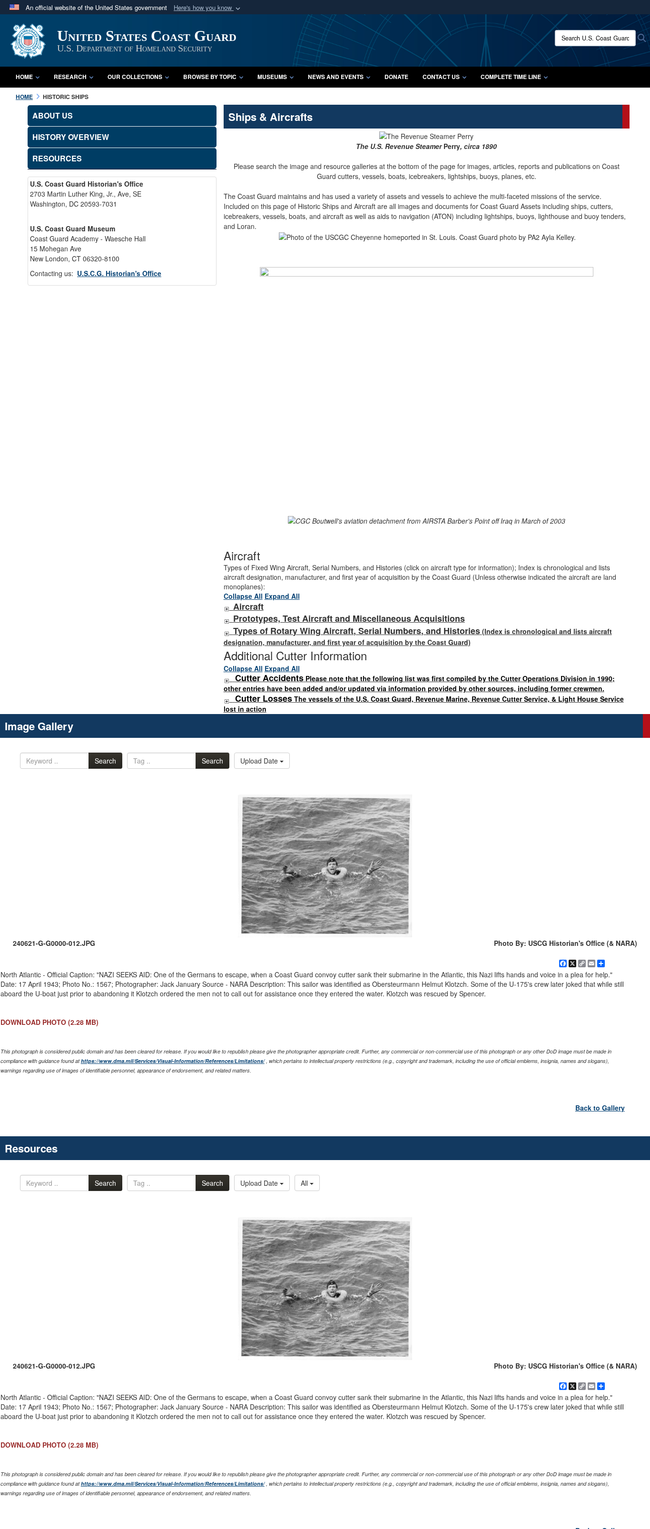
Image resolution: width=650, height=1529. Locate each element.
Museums (272, 76)
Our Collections (135, 76)
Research (70, 76)
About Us (52, 115)
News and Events (336, 76)
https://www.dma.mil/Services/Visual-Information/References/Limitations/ (173, 1060)
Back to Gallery (600, 1107)
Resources (57, 158)
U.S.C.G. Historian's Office (119, 273)
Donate (396, 76)
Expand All (282, 596)
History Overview (70, 136)
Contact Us (441, 76)
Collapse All (243, 596)
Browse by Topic (209, 76)
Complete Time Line (511, 76)
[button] (208, 8)
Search (105, 760)
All (305, 1183)
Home (24, 76)
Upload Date (260, 760)
